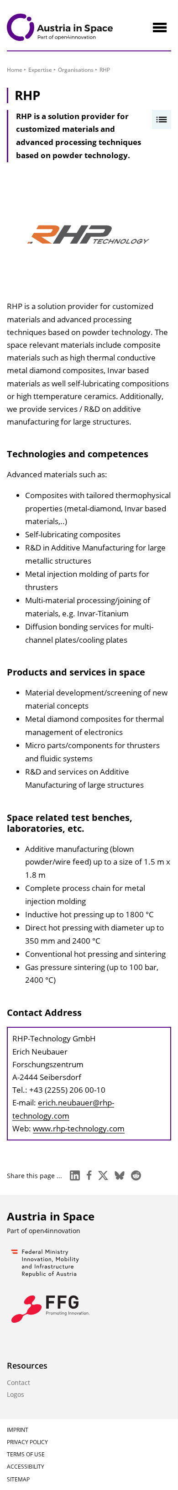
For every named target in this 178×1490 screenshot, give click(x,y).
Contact (18, 1382)
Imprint (17, 1430)
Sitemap (18, 1479)
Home (14, 70)
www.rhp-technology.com (79, 1128)
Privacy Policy (27, 1442)
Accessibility (25, 1466)
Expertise (40, 70)
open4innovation (54, 1230)
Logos (15, 1394)
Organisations (76, 70)
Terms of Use (26, 1454)
